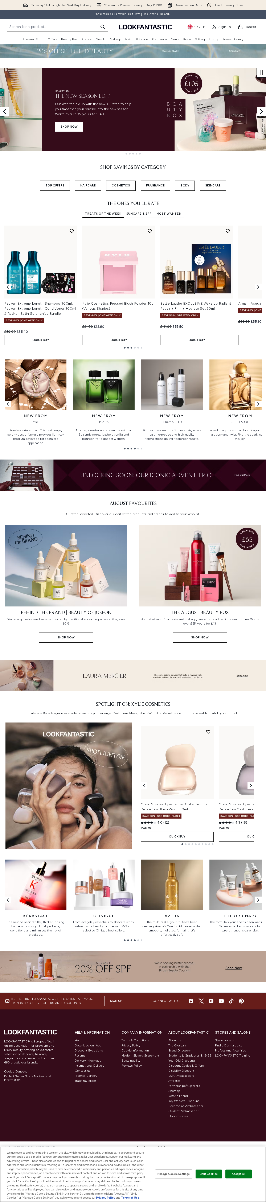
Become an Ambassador (186, 1106)
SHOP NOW (27, 126)
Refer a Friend (178, 1096)
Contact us (82, 1071)
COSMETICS (121, 185)
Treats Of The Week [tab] (103, 213)
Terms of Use (130, 1197)
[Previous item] (7, 287)
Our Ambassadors (181, 1076)
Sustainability (131, 1060)
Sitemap (174, 1091)
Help (78, 1040)
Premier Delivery (86, 1076)
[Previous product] (144, 785)
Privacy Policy (131, 1045)
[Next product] (250, 785)
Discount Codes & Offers (186, 1065)
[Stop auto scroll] (261, 72)
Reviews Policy (132, 1065)
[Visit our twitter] (201, 1001)
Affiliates (174, 1081)
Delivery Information (89, 1060)
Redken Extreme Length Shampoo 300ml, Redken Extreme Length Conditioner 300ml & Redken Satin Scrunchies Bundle (40, 308)
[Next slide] (261, 111)
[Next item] (258, 287)
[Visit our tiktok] (231, 1001)
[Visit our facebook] (191, 1001)
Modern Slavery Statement (140, 1055)
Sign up (116, 1001)
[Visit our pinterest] (241, 1001)
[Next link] (258, 404)
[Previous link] (7, 404)
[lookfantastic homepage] (145, 26)
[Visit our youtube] (221, 1001)
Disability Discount (181, 1071)
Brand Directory (179, 1050)
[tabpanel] (133, 287)
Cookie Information (135, 1050)
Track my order (85, 1081)
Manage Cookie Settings (173, 1174)
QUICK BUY (40, 340)
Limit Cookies (209, 1174)
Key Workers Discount (183, 1101)
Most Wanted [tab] (168, 213)
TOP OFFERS (54, 185)
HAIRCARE (88, 185)
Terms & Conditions (135, 1040)
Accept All (238, 1174)
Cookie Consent (15, 1071)
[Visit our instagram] (211, 1001)
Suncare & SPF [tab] (138, 213)
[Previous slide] (4, 111)
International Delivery (89, 1065)
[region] (133, 1174)
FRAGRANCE (155, 185)
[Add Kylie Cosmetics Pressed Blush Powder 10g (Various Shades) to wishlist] (150, 231)
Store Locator (225, 1040)
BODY (185, 185)
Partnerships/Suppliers (184, 1086)
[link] (221, 27)
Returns (80, 1055)
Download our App (88, 1045)
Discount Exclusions (89, 1050)
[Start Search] (102, 26)
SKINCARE (213, 185)
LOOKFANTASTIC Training (232, 1055)
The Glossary (177, 1045)
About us (174, 1040)
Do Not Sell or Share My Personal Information (27, 1078)
